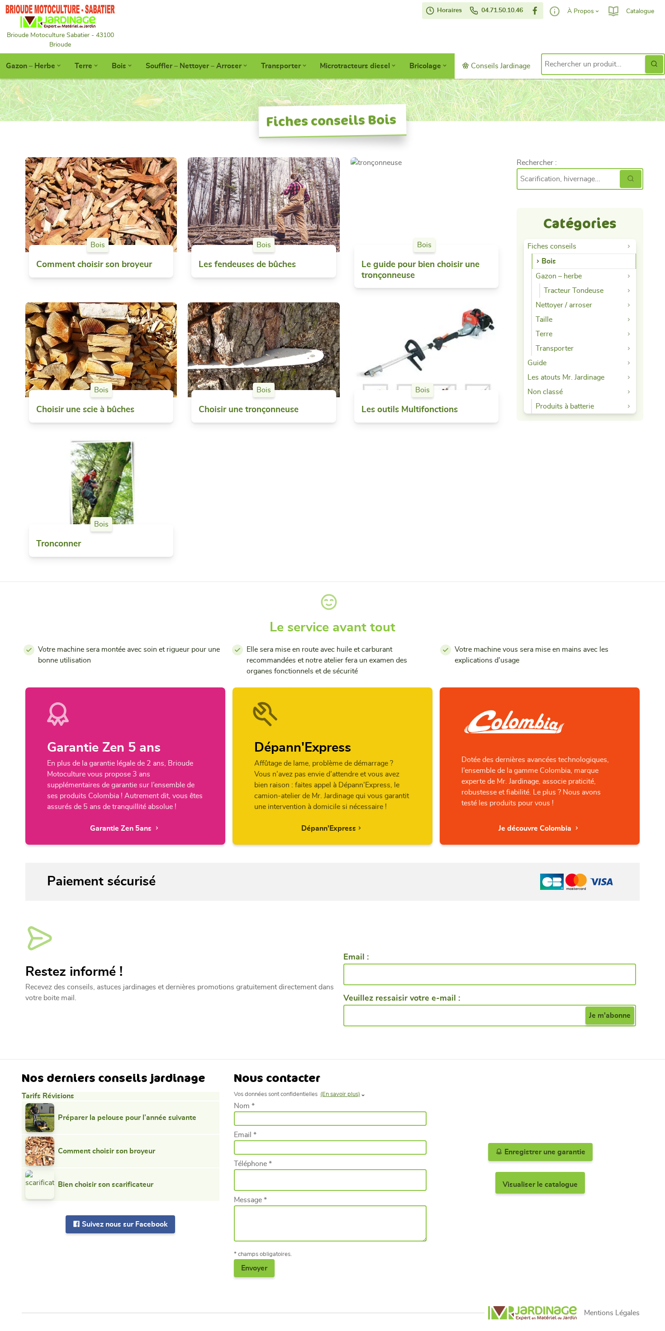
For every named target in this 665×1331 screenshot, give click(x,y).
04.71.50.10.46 (501, 10)
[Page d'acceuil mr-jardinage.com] (532, 1313)
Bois (119, 66)
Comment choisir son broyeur (94, 264)
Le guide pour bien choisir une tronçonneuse (420, 270)
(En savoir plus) (340, 1094)
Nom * (244, 1106)
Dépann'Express (328, 828)
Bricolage (425, 66)
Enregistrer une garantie (544, 1152)
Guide (536, 363)
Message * (250, 1200)
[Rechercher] (630, 179)
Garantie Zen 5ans (121, 828)
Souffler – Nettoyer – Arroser (194, 66)
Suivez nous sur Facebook (124, 1224)
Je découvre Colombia (536, 828)
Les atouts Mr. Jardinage (565, 377)
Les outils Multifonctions (409, 409)
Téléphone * (253, 1163)
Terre (83, 66)
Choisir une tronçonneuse (249, 409)
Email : (356, 957)
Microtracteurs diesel (355, 66)
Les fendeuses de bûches (247, 264)
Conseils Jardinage (499, 66)
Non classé (545, 391)
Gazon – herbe (559, 276)
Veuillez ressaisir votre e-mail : (401, 998)
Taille (544, 319)
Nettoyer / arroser (564, 305)
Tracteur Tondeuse (573, 290)
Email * (245, 1134)
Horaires (448, 10)
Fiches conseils (551, 246)
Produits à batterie (565, 406)
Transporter (281, 66)
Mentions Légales (612, 1313)
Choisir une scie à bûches (85, 409)
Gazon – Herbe (30, 66)
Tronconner (58, 544)
